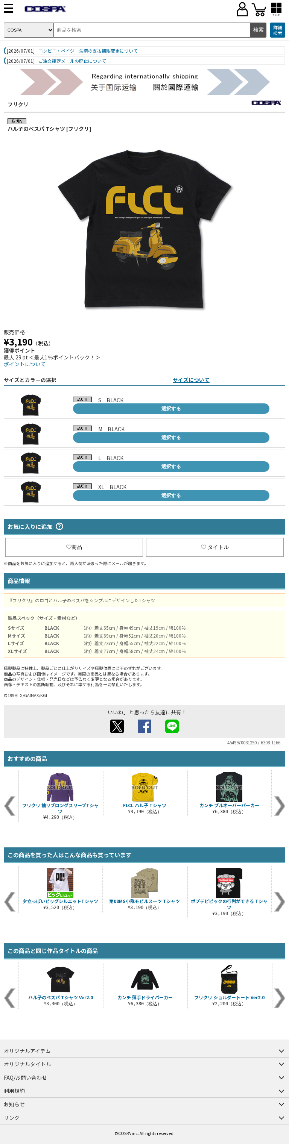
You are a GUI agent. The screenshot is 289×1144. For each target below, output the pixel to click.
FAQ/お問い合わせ (25, 1077)
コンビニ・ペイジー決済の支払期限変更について (88, 51)
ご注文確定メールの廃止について (72, 61)
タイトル (218, 547)
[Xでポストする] (117, 731)
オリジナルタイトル (27, 1064)
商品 (76, 547)
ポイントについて (25, 364)
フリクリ (18, 104)
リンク (12, 1117)
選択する (171, 408)
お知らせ (14, 1104)
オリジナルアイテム (27, 1051)
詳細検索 (277, 30)
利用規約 (14, 1090)
